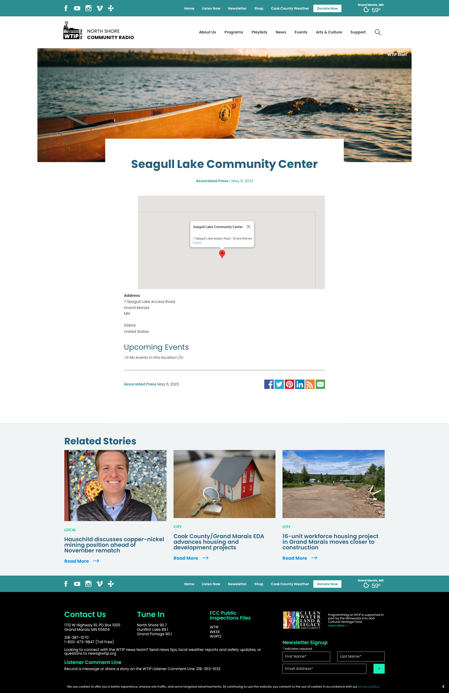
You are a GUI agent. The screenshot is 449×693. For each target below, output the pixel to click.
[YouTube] (77, 8)
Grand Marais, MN (371, 5)
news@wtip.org (102, 653)
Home (189, 8)
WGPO (215, 636)
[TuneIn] (111, 8)
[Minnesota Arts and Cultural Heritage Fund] (301, 620)
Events (301, 32)
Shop (258, 8)
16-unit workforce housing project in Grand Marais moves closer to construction (330, 541)
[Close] (248, 226)
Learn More (336, 625)
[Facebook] (66, 8)
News (281, 32)
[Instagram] (88, 8)
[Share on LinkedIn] (299, 384)
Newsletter (237, 8)
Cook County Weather (290, 8)
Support (358, 32)
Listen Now (211, 8)
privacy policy (368, 687)
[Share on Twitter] (279, 384)
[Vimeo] (99, 8)
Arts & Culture (329, 32)
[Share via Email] (320, 384)
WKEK (215, 632)
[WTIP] (100, 29)
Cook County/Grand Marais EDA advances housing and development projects (219, 541)
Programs (233, 32)
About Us (207, 32)
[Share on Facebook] (269, 384)
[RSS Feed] (310, 384)
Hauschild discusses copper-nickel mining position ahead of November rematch (114, 545)
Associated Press (212, 181)
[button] (222, 254)
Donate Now (327, 8)
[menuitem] (189, 8)
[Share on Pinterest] (289, 384)
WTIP (214, 627)
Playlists (259, 32)
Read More (77, 561)
